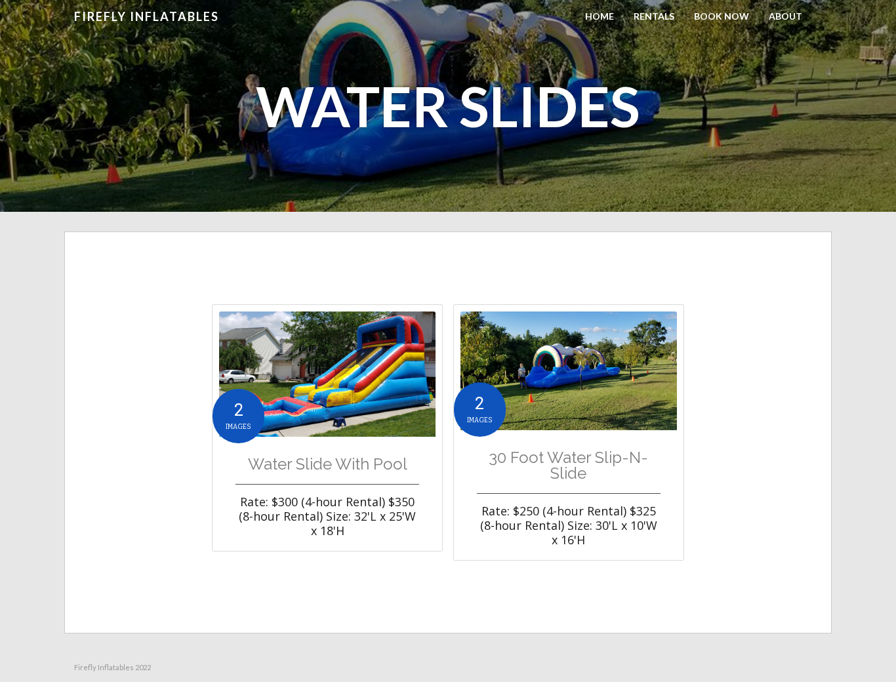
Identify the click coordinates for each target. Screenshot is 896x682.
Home (599, 16)
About (785, 16)
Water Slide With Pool (327, 464)
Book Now (721, 16)
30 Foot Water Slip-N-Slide (568, 465)
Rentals (654, 16)
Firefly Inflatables (146, 16)
